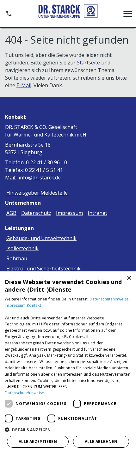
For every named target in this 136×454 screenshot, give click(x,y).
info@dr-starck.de (40, 177)
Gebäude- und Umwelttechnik (41, 238)
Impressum (69, 212)
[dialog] (68, 362)
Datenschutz (36, 212)
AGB (11, 212)
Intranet (97, 212)
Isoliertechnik (22, 248)
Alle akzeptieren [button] (38, 441)
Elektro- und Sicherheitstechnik (43, 268)
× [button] (129, 278)
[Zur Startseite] (68, 13)
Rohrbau (16, 258)
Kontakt (34, 305)
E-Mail (23, 85)
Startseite (88, 62)
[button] (127, 13)
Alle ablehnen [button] (101, 441)
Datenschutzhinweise (109, 299)
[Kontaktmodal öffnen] (9, 13)
